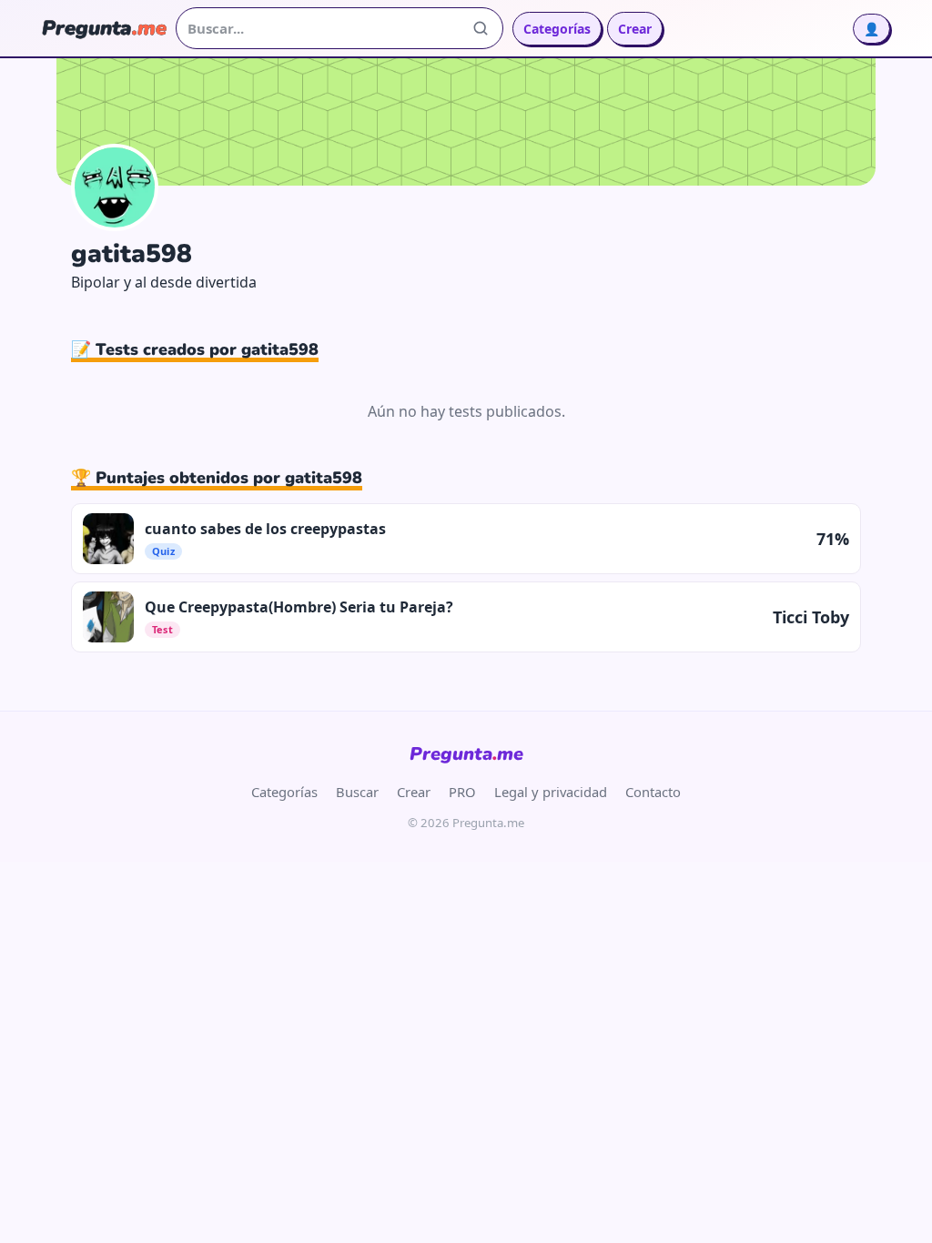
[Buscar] (480, 28)
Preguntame (466, 754)
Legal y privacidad (550, 792)
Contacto (653, 792)
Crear (635, 28)
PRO (462, 792)
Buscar (357, 792)
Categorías (557, 28)
